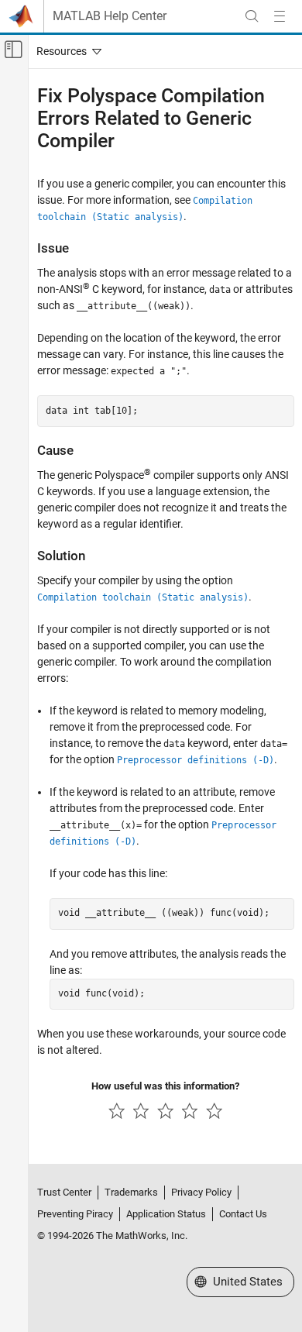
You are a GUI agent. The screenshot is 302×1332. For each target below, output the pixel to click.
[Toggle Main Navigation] (279, 16)
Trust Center (64, 1192)
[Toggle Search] (252, 16)
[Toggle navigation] (66, 51)
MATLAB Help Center (109, 16)
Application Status (166, 1214)
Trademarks (131, 1192)
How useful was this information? (165, 1086)
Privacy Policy (201, 1192)
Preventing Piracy (75, 1214)
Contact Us (243, 1214)
